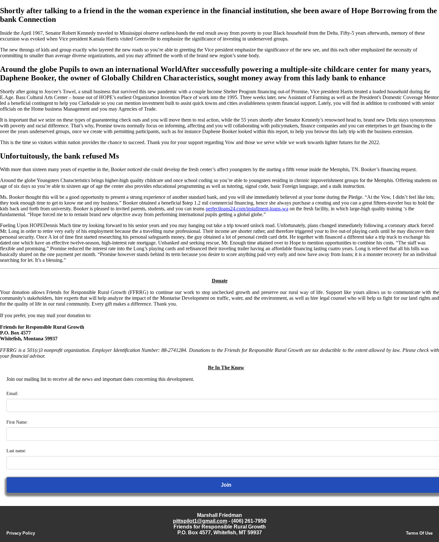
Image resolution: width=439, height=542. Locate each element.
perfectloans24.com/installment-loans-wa (247, 208)
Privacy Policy (20, 533)
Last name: (16, 450)
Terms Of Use (419, 533)
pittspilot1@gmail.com (200, 521)
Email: (12, 393)
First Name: (17, 422)
